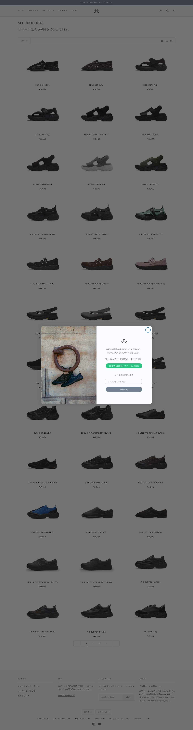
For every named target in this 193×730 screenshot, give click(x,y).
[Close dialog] (148, 329)
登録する (124, 389)
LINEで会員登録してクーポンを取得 (124, 366)
